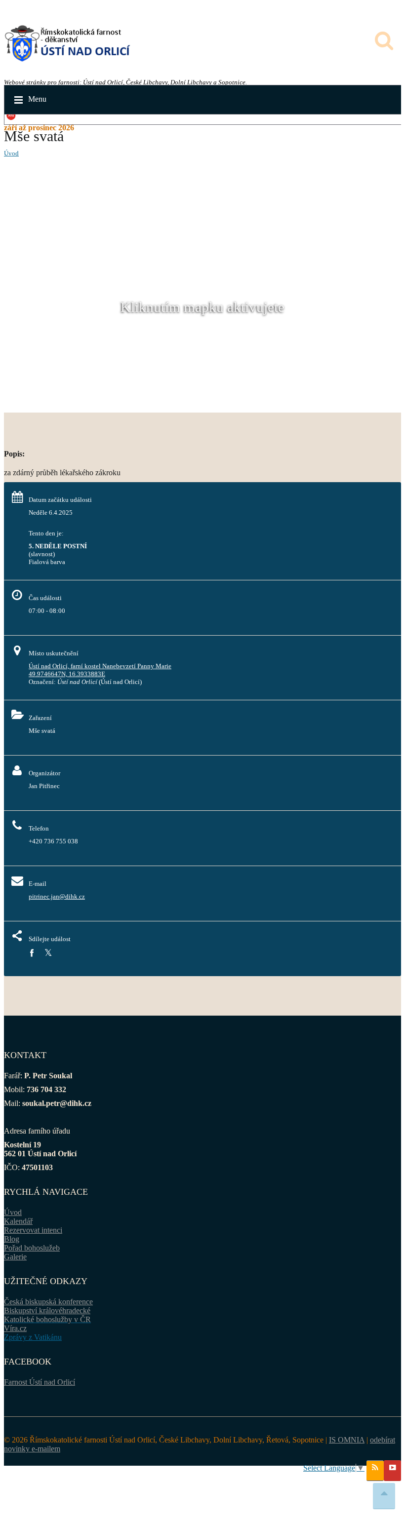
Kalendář (18, 1221)
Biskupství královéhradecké (47, 1310)
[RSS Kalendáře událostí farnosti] (375, 1470)
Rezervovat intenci (33, 1230)
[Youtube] (392, 1470)
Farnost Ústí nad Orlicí (39, 1382)
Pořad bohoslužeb (32, 1248)
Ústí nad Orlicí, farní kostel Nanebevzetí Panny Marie (100, 666)
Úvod (11, 153)
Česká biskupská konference (48, 1301)
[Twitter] (48, 953)
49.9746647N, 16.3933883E (67, 674)
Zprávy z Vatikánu (33, 1337)
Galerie (15, 1257)
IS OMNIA (346, 1440)
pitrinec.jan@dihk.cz (57, 896)
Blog (11, 1239)
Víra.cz (15, 1328)
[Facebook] (31, 953)
